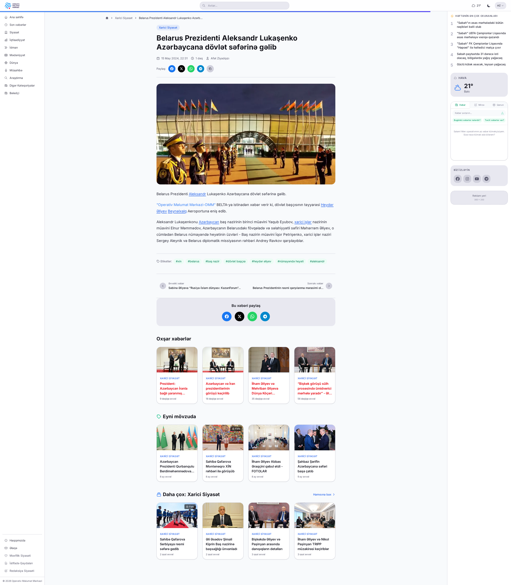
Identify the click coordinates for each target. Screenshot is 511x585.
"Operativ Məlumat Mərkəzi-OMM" (186, 205)
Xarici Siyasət (124, 18)
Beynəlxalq (177, 211)
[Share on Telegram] (200, 68)
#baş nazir (212, 261)
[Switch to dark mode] (488, 5)
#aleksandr (317, 261)
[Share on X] (181, 68)
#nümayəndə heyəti (291, 261)
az (499, 5)
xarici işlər (303, 222)
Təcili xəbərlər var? (494, 120)
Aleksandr (197, 194)
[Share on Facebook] (171, 68)
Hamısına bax (322, 494)
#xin (178, 261)
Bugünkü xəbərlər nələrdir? (467, 120)
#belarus (193, 261)
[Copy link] (210, 68)
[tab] (460, 105)
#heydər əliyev (261, 261)
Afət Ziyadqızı (220, 58)
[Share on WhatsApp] (191, 68)
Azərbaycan (209, 222)
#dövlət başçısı (236, 261)
